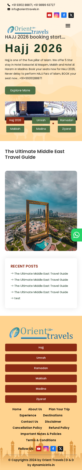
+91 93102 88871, (22, 5)
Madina (41, 389)
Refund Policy (59, 428)
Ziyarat (41, 399)
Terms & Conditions (41, 440)
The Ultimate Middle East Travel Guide (41, 274)
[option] (41, 65)
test (17, 298)
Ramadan (41, 368)
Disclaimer (53, 422)
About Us (35, 409)
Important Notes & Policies (41, 434)
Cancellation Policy (27, 428)
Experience (28, 415)
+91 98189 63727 (44, 5)
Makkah (41, 378)
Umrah (41, 358)
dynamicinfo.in (43, 465)
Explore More (20, 90)
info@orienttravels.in (25, 9)
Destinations (53, 415)
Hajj (41, 347)
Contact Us (29, 422)
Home (16, 409)
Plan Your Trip (59, 409)
